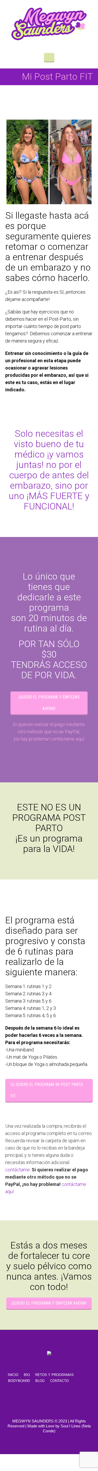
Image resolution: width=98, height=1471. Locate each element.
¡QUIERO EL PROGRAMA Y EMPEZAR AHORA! (49, 703)
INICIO (13, 1374)
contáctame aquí (67, 739)
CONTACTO (59, 1380)
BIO (27, 1374)
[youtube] (50, 1400)
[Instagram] (67, 1400)
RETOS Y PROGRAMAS (54, 1374)
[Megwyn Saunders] (49, 24)
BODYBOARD (19, 1380)
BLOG (40, 1380)
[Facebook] (33, 1400)
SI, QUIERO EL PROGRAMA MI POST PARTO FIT (46, 1090)
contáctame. (18, 1169)
